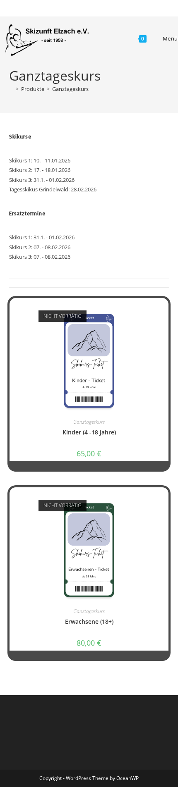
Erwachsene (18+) (89, 621)
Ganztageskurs (70, 89)
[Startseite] (11, 89)
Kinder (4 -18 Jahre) (89, 432)
